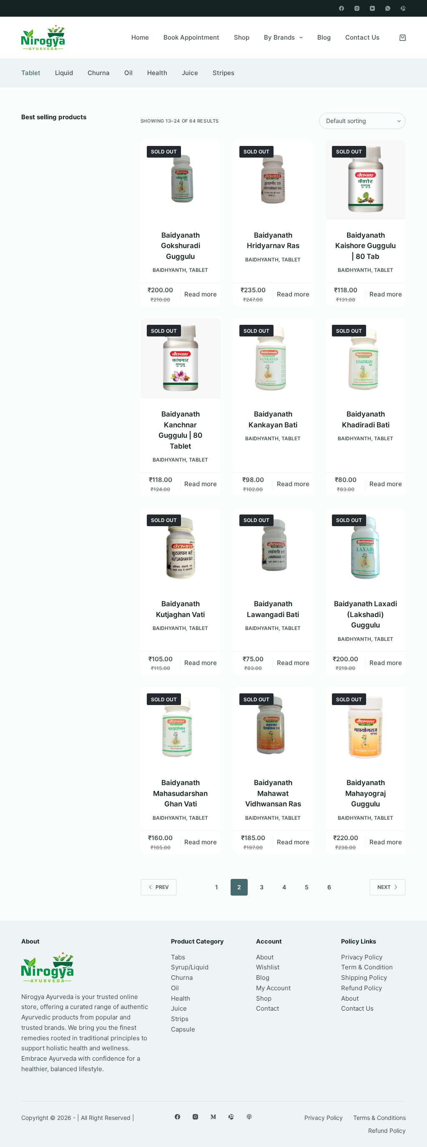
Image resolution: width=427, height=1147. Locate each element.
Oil (128, 73)
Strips (179, 1019)
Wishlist (267, 967)
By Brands (279, 37)
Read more (200, 294)
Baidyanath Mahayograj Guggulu (365, 793)
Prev (162, 887)
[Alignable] (403, 8)
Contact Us (362, 37)
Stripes (223, 73)
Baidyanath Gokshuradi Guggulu (180, 246)
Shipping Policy (364, 977)
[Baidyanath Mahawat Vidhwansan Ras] (273, 727)
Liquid (64, 73)
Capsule (183, 1029)
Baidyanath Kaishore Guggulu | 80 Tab (365, 246)
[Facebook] (341, 8)
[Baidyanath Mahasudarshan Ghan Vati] (181, 727)
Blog (324, 37)
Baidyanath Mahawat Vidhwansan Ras (273, 793)
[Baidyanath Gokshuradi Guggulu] (181, 180)
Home (140, 37)
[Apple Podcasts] (249, 1116)
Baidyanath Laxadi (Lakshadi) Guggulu (365, 614)
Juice (190, 73)
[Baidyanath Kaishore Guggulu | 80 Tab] (366, 180)
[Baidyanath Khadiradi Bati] (366, 359)
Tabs (178, 957)
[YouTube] (372, 8)
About (265, 957)
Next (384, 887)
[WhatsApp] (387, 8)
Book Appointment (191, 37)
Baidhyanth (169, 270)
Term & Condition (367, 967)
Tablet (30, 73)
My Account (273, 988)
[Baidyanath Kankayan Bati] (273, 359)
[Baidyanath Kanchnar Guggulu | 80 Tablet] (181, 359)
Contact (267, 1008)
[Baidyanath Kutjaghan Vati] (181, 548)
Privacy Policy (361, 957)
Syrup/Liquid (189, 967)
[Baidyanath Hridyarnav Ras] (273, 180)
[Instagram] (356, 8)
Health (157, 73)
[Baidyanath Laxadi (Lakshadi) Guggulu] (366, 548)
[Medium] (213, 1116)
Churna (99, 73)
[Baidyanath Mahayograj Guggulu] (366, 727)
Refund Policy (361, 988)
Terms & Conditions (379, 1117)
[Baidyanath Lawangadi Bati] (273, 548)
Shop (241, 37)
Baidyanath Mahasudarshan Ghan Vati (180, 793)
